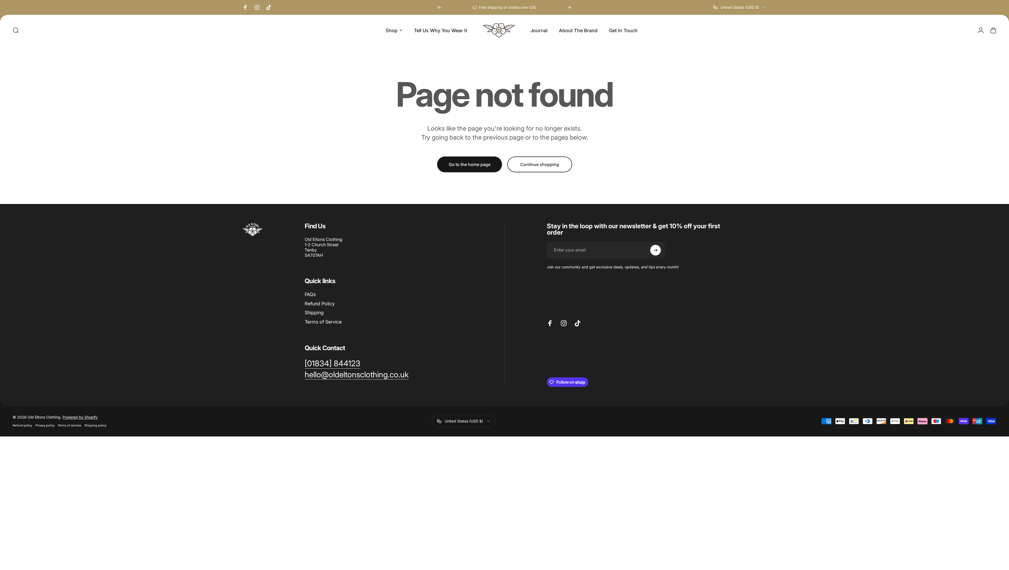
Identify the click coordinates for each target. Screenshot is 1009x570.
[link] (332, 364)
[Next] (569, 7)
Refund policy (22, 425)
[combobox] (739, 7)
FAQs (310, 294)
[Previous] (439, 7)
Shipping (314, 312)
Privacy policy (45, 425)
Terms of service (69, 425)
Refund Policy (320, 303)
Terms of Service (323, 322)
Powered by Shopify (80, 417)
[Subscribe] (655, 250)
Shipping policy (95, 425)
